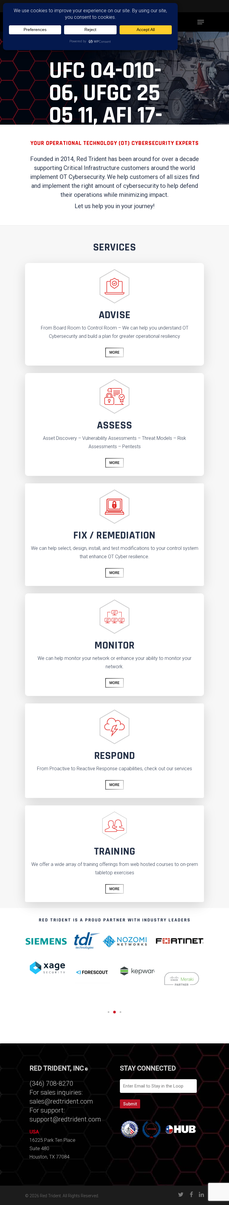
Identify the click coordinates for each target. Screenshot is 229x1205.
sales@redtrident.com (61, 1101)
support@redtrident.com (65, 1119)
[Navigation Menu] (200, 22)
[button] (109, 1012)
